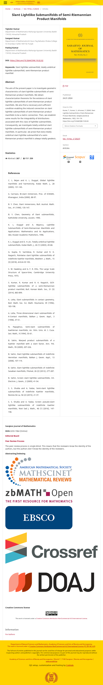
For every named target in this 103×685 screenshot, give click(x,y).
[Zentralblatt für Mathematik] (38, 502)
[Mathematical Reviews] (38, 485)
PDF (66, 86)
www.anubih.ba (51, 661)
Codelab (69, 665)
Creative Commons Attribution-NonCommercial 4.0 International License (61, 618)
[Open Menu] (5, 2)
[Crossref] (51, 563)
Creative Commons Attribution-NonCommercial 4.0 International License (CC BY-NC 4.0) (62, 646)
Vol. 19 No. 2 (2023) (31, 9)
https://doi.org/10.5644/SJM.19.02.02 (26, 60)
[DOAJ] (51, 597)
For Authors (10, 634)
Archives (17, 9)
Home (7, 9)
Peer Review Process (14, 441)
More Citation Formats (74, 126)
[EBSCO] (38, 528)
